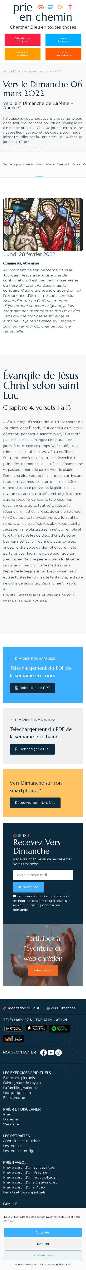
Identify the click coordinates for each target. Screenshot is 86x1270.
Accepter (43, 1232)
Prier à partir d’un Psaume (25, 1172)
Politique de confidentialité (54, 1264)
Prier (7, 1114)
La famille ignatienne (20, 1088)
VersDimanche (63, 39)
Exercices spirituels (19, 1078)
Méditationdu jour (22, 39)
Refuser (43, 1244)
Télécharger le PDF (35, 688)
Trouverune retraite (63, 53)
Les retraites (16, 1136)
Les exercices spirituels (27, 1073)
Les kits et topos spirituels (24, 1192)
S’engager (11, 1124)
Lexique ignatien (17, 1093)
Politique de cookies (25, 1264)
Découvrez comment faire (35, 803)
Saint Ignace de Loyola (22, 1083)
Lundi (39, 164)
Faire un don (43, 970)
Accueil (8, 71)
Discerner (11, 1119)
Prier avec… (14, 1162)
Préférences (43, 1255)
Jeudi (76, 164)
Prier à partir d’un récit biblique (29, 1177)
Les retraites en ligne (20, 1151)
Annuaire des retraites (21, 1141)
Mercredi (63, 164)
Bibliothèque (14, 1098)
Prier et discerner (22, 1109)
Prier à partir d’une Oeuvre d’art (30, 1182)
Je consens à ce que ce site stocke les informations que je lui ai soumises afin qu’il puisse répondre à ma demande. (41, 903)
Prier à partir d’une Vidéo (24, 1187)
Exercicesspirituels (22, 53)
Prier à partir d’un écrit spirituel (29, 1167)
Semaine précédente (18, 164)
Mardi (50, 164)
